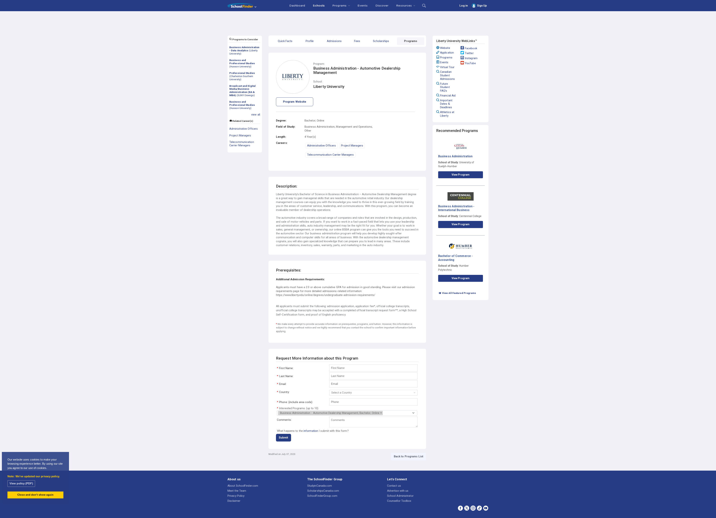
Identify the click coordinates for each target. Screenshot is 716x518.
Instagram (471, 58)
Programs (446, 57)
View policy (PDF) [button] (21, 483)
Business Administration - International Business (456, 208)
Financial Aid (448, 95)
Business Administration (455, 156)
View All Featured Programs (457, 292)
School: (318, 81)
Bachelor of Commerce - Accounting (455, 257)
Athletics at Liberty (447, 113)
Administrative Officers (243, 128)
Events (444, 62)
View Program (461, 174)
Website (445, 48)
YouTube (470, 63)
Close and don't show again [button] (35, 494)
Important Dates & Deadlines (446, 104)
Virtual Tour (447, 67)
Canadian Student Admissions (447, 75)
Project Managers (240, 135)
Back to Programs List (408, 456)
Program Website (294, 101)
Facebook (471, 48)
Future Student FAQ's (445, 87)
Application (447, 52)
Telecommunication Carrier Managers (241, 144)
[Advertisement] (358, 21)
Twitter (469, 53)
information (311, 431)
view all (255, 114)
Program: (319, 64)
